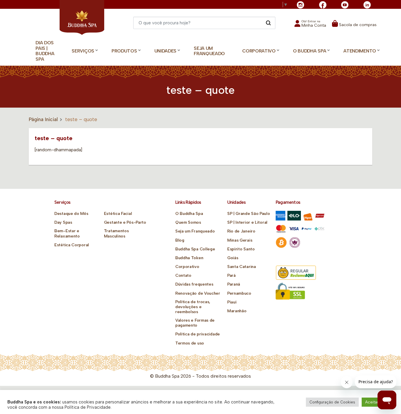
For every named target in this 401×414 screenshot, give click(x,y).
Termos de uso (189, 343)
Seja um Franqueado (209, 51)
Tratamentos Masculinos (116, 233)
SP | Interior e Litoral (247, 222)
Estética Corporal (71, 244)
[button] (310, 25)
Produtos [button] (124, 51)
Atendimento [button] (359, 51)
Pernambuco (239, 293)
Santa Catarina (241, 266)
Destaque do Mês (71, 213)
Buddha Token (189, 257)
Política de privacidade (197, 334)
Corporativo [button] (259, 51)
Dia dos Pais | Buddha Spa (45, 51)
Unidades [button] (165, 51)
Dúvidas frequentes (194, 284)
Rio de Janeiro (241, 231)
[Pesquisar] (268, 22)
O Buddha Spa (189, 213)
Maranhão (237, 310)
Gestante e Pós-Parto (125, 222)
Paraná (233, 284)
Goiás (232, 257)
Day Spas (63, 222)
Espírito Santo (241, 249)
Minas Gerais (239, 240)
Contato (183, 275)
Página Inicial (43, 119)
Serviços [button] (83, 51)
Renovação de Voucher (197, 293)
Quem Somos (188, 222)
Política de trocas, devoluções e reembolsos (192, 306)
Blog (179, 240)
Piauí (232, 302)
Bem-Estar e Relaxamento (67, 233)
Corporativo (187, 266)
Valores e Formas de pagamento (195, 323)
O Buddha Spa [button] (309, 51)
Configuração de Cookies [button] (332, 402)
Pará (231, 275)
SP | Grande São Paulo (248, 213)
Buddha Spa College (195, 249)
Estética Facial (118, 213)
